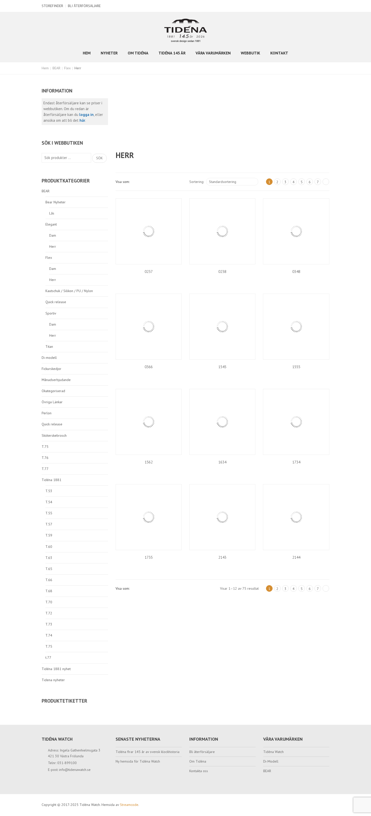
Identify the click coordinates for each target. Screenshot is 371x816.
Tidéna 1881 (51, 480)
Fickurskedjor (51, 368)
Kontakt (279, 52)
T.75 (45, 446)
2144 (296, 557)
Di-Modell (270, 761)
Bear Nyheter (55, 202)
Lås (51, 213)
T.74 (48, 635)
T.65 (48, 569)
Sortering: (196, 181)
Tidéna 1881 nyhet (56, 669)
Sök (99, 158)
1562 (149, 462)
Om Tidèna (197, 761)
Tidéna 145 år (172, 52)
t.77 (48, 657)
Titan (49, 346)
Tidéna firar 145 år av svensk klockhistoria (147, 751)
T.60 (48, 546)
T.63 (48, 557)
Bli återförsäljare (84, 6)
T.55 (48, 513)
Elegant (51, 224)
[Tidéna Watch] (185, 30)
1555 (296, 366)
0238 (222, 271)
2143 (222, 557)
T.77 (45, 468)
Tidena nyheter (53, 680)
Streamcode (129, 804)
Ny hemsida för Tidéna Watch (138, 761)
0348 (296, 271)
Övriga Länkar (52, 402)
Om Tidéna (138, 52)
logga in (86, 114)
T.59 (48, 535)
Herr (52, 246)
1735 (149, 557)
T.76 (45, 457)
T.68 (48, 591)
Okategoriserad (53, 391)
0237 (149, 271)
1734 (296, 462)
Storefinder (52, 6)
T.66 (48, 580)
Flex (67, 68)
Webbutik (250, 52)
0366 (149, 366)
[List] (144, 181)
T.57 (48, 524)
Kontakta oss (198, 771)
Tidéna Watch (273, 751)
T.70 (48, 602)
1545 (222, 366)
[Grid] (135, 181)
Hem (87, 52)
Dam (52, 235)
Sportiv (50, 313)
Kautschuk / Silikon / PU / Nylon (69, 291)
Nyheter (109, 52)
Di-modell (49, 357)
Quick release (55, 302)
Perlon (46, 413)
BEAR (56, 68)
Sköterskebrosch (54, 435)
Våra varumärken (213, 52)
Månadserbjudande (56, 380)
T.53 (48, 491)
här (82, 120)
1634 (222, 462)
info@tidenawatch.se (75, 769)
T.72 (48, 613)
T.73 (48, 624)
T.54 (48, 502)
